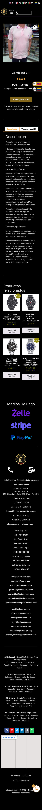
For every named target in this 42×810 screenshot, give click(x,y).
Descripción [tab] (12, 129)
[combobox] (23, 13)
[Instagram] (12, 730)
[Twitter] (17, 730)
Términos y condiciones (21, 775)
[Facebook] (6, 730)
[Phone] (27, 730)
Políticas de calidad (21, 780)
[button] (11, 13)
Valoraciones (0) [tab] (28, 129)
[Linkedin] (22, 730)
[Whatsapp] (32, 730)
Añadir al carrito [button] (12, 331)
